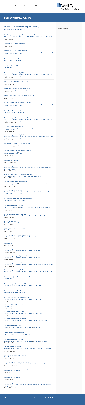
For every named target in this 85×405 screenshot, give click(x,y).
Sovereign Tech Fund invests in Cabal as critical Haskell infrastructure (21, 174)
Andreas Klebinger (14, 27)
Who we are (39, 6)
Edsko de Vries (7, 112)
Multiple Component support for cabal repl (15, 228)
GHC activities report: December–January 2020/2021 (17, 362)
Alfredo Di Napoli (36, 320)
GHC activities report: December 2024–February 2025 (17, 102)
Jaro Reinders (35, 183)
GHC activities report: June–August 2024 (14, 126)
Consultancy (9, 6)
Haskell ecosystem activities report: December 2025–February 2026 (21, 26)
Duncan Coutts (37, 176)
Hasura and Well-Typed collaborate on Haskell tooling (17, 277)
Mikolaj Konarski (48, 27)
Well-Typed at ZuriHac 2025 (11, 66)
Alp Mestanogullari (22, 384)
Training (17, 6)
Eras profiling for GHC (9, 159)
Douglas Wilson (50, 264)
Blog (46, 6)
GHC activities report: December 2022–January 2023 (17, 235)
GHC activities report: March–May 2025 (14, 73)
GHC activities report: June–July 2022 (13, 263)
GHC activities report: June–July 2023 (13, 190)
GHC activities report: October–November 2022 (16, 249)
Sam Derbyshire (15, 29)
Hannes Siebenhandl (23, 27)
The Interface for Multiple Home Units (13, 304)
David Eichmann (36, 348)
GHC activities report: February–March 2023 (15, 214)
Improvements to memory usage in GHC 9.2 (15, 355)
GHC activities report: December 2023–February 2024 (17, 150)
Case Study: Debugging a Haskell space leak (15, 43)
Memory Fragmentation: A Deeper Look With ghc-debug (18, 369)
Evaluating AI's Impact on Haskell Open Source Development (19, 95)
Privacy (29, 398)
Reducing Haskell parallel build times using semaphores (18, 198)
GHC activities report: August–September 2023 (15, 181)
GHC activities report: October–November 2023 (16, 166)
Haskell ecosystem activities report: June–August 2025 (17, 50)
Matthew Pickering (40, 27)
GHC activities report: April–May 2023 (13, 205)
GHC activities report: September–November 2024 (16, 118)
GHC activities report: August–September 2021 (15, 318)
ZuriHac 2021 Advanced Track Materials (14, 332)
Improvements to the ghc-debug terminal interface (17, 143)
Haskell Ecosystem (27, 6)
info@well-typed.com (63, 28)
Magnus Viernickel (32, 27)
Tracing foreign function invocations (13, 111)
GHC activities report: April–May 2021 (13, 339)
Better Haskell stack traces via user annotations (16, 59)
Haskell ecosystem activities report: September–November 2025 (20, 35)
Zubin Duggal (23, 29)
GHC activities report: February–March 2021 (15, 346)
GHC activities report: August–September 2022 (15, 256)
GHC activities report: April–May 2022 (13, 270)
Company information (21, 398)
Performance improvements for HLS (13, 291)
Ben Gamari (21, 52)
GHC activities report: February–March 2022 (15, 284)
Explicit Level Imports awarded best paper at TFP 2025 (17, 88)
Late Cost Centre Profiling (10, 221)
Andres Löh (27, 334)
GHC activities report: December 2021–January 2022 (17, 297)
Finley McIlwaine (28, 136)
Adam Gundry (7, 27)
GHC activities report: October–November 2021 (16, 311)
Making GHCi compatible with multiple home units (16, 81)
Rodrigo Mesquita (8, 29)
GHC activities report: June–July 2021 (13, 325)
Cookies (34, 398)
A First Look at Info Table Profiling (12, 376)
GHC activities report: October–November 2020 (16, 383)
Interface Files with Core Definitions (13, 242)
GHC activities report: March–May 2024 (14, 135)
